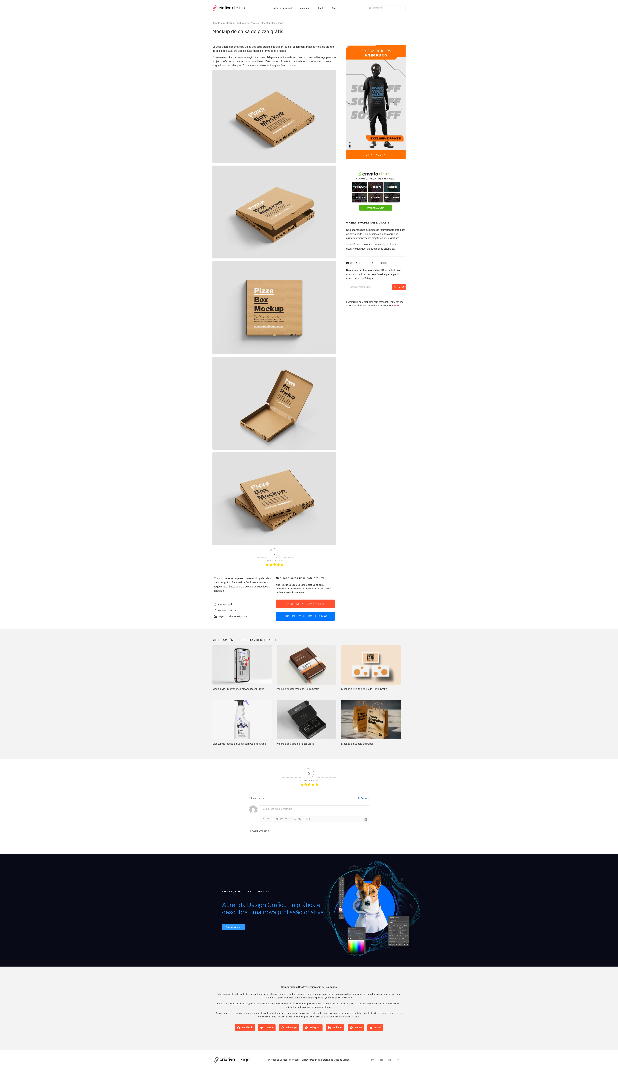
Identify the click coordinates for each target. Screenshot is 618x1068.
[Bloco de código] (295, 819)
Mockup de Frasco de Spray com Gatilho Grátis (239, 743)
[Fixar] (277, 819)
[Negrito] (263, 819)
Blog (334, 8)
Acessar (364, 798)
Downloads (218, 23)
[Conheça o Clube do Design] (370, 910)
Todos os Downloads (282, 8)
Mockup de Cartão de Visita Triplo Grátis (364, 689)
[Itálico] (268, 819)
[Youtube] (381, 1060)
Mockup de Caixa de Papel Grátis (295, 743)
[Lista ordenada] (281, 819)
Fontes (321, 8)
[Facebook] (389, 1060)
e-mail (397, 305)
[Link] (299, 819)
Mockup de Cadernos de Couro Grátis (298, 689)
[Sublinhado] (272, 819)
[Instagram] (398, 1060)
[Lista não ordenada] (286, 819)
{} (304, 819)
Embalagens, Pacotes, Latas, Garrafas (256, 23)
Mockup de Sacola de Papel (357, 743)
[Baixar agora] (376, 191)
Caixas (280, 23)
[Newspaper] (372, 1060)
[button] (245, 1027)
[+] (308, 819)
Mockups (304, 8)
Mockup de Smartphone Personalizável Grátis (238, 689)
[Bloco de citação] (290, 819)
